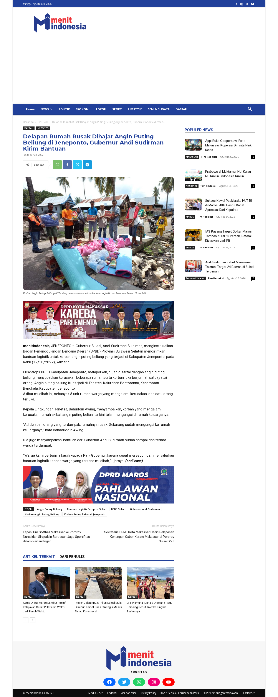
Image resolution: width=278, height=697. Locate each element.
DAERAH (181, 109)
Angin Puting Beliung (49, 509)
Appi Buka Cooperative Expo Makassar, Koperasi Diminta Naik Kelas (228, 145)
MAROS (190, 216)
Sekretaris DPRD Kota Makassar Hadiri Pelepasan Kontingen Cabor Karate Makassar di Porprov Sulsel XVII (139, 536)
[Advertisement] (139, 71)
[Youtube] (252, 4)
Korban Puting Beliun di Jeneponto (84, 514)
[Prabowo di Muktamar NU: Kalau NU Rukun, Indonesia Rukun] (193, 175)
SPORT (117, 109)
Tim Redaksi (209, 156)
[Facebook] (236, 4)
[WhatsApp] (57, 164)
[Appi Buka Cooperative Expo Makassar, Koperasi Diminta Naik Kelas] (193, 145)
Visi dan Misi (128, 693)
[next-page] (32, 620)
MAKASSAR (192, 156)
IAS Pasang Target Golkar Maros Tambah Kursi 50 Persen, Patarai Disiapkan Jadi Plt (228, 236)
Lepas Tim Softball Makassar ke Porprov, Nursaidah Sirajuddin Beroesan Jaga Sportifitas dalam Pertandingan (56, 536)
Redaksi (112, 693)
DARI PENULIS (72, 556)
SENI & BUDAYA (159, 109)
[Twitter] (247, 4)
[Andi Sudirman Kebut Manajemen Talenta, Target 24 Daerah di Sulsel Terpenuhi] (193, 266)
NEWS (45, 109)
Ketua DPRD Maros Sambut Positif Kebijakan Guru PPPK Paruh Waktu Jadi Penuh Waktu (44, 607)
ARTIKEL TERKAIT (39, 556)
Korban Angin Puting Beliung (42, 514)
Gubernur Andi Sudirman (145, 509)
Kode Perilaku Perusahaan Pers (180, 693)
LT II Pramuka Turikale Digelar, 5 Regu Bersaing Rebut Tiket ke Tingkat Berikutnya (149, 607)
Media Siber (95, 693)
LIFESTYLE (135, 109)
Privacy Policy (148, 693)
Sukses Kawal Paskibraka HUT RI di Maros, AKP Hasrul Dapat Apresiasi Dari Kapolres (228, 205)
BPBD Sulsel (118, 509)
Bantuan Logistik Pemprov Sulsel (86, 509)
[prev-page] (25, 620)
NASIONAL (191, 185)
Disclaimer (248, 693)
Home (30, 109)
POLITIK (64, 109)
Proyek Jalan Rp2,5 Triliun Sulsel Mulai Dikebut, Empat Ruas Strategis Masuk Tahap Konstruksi (98, 607)
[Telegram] (87, 164)
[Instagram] (241, 4)
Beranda (28, 122)
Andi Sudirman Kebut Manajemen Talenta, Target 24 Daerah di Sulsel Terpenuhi (229, 266)
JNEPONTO (43, 128)
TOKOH (101, 109)
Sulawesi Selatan (195, 278)
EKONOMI (82, 109)
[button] (250, 109)
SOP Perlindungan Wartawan (220, 693)
